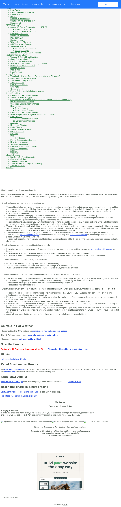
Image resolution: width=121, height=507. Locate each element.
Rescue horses (21, 108)
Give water (14, 87)
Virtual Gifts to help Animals (21, 80)
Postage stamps (22, 51)
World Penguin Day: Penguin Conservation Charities (32, 115)
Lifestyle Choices (13, 155)
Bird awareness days (19, 34)
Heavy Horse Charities (24, 110)
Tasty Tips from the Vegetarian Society (26, 163)
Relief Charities (16, 127)
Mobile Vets (15, 70)
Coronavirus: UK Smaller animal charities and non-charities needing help (40, 100)
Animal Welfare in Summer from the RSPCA (28, 27)
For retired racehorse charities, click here (19, 396)
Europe (13, 151)
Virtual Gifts (10, 74)
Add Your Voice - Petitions (21, 44)
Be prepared (15, 23)
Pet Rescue (20, 138)
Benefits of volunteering (20, 19)
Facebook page (9, 372)
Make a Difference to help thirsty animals (27, 91)
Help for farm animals (19, 142)
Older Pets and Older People (22, 59)
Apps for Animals (17, 166)
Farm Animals (16, 72)
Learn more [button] (76, 4)
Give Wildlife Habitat (19, 85)
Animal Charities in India (20, 129)
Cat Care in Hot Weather (25, 32)
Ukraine (13, 17)
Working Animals (17, 68)
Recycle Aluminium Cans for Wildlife (25, 53)
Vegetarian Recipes (18, 161)
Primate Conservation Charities (23, 146)
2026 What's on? (13, 25)
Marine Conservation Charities (23, 140)
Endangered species (19, 149)
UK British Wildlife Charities (22, 102)
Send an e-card (16, 40)
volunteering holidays (29, 235)
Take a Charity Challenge (21, 42)
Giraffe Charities (17, 132)
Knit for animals (16, 14)
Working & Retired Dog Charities (24, 57)
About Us (9, 168)
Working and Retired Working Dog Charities (28, 63)
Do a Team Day (16, 38)
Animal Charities (13, 93)
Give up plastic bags (18, 159)
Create (65, 505)
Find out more (74, 382)
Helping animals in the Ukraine (14, 359)
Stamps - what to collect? (25, 49)
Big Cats (14, 134)
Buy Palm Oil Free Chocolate (22, 157)
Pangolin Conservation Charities (24, 112)
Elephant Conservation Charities (24, 95)
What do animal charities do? (22, 21)
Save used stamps (18, 46)
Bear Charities (16, 117)
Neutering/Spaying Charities (17, 55)
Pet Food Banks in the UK (21, 61)
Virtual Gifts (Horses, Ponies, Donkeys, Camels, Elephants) (35, 76)
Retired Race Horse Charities (22, 66)
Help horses (15, 106)
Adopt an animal (17, 83)
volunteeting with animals (102, 249)
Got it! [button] (107, 4)
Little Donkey (15, 10)
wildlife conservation (78, 235)
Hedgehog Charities (18, 125)
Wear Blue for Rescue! (19, 36)
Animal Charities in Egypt (21, 98)
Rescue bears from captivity (26, 119)
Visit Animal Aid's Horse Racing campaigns (20, 392)
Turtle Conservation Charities (22, 121)
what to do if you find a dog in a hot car (49, 331)
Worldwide (14, 153)
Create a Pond (16, 89)
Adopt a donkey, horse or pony (23, 78)
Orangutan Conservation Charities (24, 104)
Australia (14, 123)
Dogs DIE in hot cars (23, 29)
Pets (12, 136)
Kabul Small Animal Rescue (22, 12)
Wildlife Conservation (19, 144)
